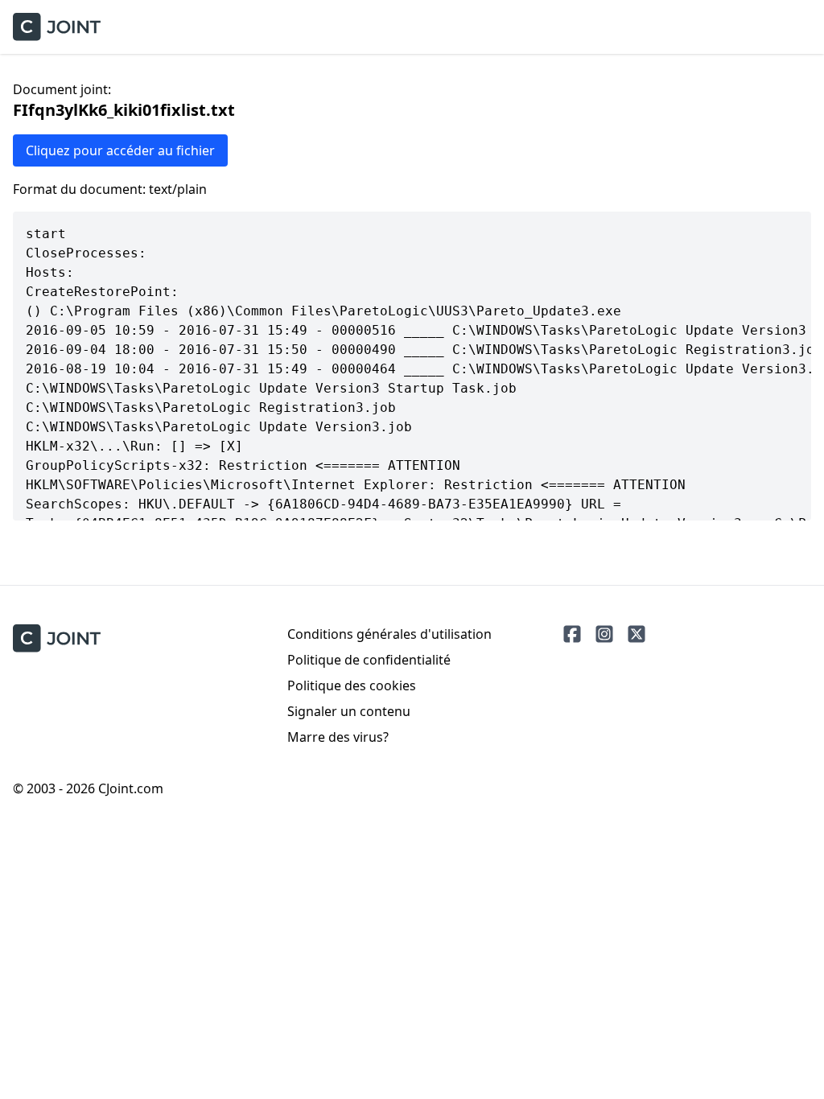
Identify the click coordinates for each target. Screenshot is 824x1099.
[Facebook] (572, 634)
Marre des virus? (338, 737)
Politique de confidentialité (369, 660)
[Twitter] (636, 634)
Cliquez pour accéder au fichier (120, 150)
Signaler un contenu (348, 711)
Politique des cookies (351, 685)
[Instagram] (604, 634)
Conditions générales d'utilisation (389, 634)
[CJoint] (57, 638)
